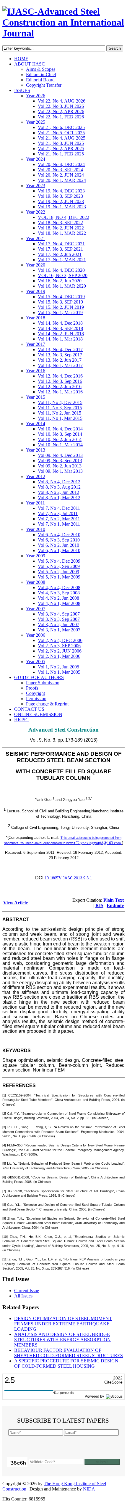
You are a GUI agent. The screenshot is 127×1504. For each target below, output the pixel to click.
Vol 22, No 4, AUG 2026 (61, 100)
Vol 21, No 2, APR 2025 (61, 148)
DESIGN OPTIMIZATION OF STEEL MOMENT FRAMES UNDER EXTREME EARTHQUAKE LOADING (63, 1324)
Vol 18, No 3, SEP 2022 (60, 222)
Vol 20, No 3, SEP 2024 (60, 169)
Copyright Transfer (43, 85)
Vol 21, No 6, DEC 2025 (61, 127)
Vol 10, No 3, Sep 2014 (60, 434)
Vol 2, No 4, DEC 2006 (60, 640)
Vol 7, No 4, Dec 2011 (59, 508)
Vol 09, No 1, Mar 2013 (60, 471)
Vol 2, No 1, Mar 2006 (59, 656)
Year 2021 (35, 238)
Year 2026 (35, 95)
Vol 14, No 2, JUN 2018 (61, 333)
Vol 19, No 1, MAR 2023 (62, 206)
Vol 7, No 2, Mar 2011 (59, 518)
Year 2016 (35, 370)
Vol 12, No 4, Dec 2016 (60, 375)
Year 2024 (35, 159)
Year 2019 (35, 291)
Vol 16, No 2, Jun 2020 (60, 280)
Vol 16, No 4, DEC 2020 (61, 270)
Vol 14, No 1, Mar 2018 (60, 338)
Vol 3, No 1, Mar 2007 (59, 629)
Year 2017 (35, 344)
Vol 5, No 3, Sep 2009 (59, 566)
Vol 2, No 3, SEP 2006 (59, 645)
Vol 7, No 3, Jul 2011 (58, 513)
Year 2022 (35, 211)
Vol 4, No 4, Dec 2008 (59, 587)
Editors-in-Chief (41, 74)
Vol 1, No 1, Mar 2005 (59, 672)
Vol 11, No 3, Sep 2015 (60, 407)
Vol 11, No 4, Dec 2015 (60, 402)
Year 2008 (35, 582)
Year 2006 (35, 635)
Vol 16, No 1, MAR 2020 (62, 286)
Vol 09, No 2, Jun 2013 (60, 465)
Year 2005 (35, 661)
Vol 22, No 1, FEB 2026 (61, 116)
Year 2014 (35, 423)
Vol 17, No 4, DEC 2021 (61, 243)
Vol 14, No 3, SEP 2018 (60, 328)
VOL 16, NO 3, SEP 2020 (62, 275)
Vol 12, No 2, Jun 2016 (60, 386)
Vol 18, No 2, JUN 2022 (61, 227)
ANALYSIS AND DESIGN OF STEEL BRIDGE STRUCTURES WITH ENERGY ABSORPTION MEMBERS (62, 1339)
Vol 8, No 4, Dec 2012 (59, 481)
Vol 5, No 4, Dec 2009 (59, 561)
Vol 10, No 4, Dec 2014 (60, 428)
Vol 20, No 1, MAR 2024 (62, 180)
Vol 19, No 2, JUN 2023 (61, 201)
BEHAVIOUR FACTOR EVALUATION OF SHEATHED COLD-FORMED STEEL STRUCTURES (68, 1353)
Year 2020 (35, 264)
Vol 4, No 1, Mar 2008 (59, 603)
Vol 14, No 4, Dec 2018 (60, 323)
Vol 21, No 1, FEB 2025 (61, 153)
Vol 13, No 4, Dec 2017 (60, 349)
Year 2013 (35, 449)
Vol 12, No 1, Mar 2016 (60, 391)
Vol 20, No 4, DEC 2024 (61, 164)
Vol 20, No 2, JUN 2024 (61, 174)
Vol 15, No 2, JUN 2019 (61, 307)
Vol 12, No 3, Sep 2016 (60, 381)
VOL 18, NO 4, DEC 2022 (63, 217)
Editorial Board (40, 79)
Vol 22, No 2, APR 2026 (61, 111)
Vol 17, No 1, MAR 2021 (62, 259)
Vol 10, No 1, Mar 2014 (60, 444)
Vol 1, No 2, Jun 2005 (58, 666)
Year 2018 (35, 317)
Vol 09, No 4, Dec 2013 (60, 455)
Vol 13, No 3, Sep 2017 (60, 354)
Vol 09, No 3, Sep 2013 (60, 460)
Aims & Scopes (40, 69)
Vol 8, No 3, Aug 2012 (59, 486)
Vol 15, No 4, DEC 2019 (61, 296)
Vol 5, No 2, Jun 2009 (58, 571)
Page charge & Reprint (47, 703)
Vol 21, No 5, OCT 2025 (61, 132)
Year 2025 (35, 122)
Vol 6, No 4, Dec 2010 (59, 534)
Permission (36, 698)
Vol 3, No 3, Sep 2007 (59, 619)
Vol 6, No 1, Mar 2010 (59, 550)
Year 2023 (35, 185)
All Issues (23, 1295)
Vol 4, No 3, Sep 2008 (59, 592)
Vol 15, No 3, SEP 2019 (60, 301)
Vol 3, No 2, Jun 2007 (58, 624)
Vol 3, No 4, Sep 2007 (59, 613)
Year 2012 (35, 476)
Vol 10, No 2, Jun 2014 (60, 439)
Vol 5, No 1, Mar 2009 (59, 576)
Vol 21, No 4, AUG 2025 (61, 137)
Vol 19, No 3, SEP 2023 (60, 196)
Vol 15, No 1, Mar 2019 (60, 312)
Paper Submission (42, 682)
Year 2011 (35, 502)
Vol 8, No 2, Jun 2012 (58, 492)
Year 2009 (35, 555)
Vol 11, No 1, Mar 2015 (60, 418)
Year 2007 (35, 608)
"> (98, 842)
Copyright (35, 693)
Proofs (32, 687)
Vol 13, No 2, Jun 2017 (60, 360)
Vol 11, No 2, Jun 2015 (59, 412)
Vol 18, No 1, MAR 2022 (62, 233)
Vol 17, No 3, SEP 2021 (60, 249)
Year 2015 (35, 397)
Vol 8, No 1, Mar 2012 (59, 497)
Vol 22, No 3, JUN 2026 (61, 106)
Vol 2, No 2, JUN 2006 (60, 650)
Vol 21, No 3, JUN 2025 (61, 143)
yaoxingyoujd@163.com (101, 843)
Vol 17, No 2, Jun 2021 (60, 254)
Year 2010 (35, 529)
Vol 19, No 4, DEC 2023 (61, 190)
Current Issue (26, 1290)
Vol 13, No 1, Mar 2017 (60, 365)
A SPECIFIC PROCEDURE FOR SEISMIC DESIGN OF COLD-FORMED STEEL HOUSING (66, 1363)
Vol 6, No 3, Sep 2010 (59, 539)
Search (115, 48)
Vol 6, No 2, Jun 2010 (58, 545)
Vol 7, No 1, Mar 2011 (59, 524)
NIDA (89, 1488)
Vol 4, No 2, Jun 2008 (58, 598)
